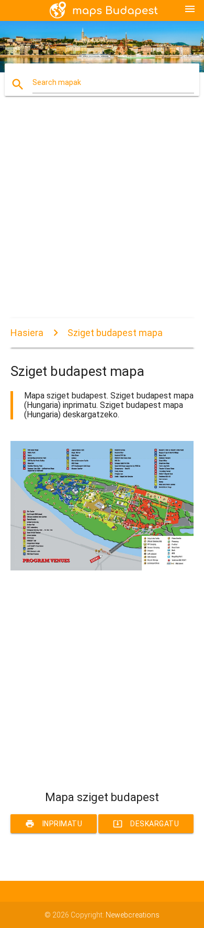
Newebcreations (133, 915)
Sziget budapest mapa (115, 332)
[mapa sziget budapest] (102, 568)
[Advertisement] (102, 216)
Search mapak (56, 82)
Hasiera (26, 332)
